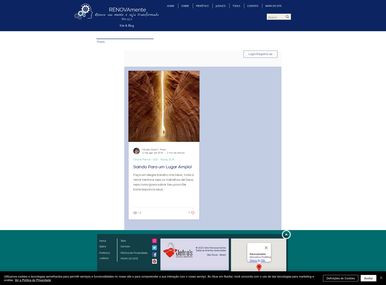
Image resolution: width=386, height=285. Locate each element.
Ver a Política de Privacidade (33, 280)
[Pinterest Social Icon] (154, 261)
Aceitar (368, 278)
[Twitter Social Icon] (154, 247)
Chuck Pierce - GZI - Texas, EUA (153, 159)
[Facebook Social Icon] (154, 254)
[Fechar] (381, 278)
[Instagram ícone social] (154, 241)
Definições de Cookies (340, 278)
